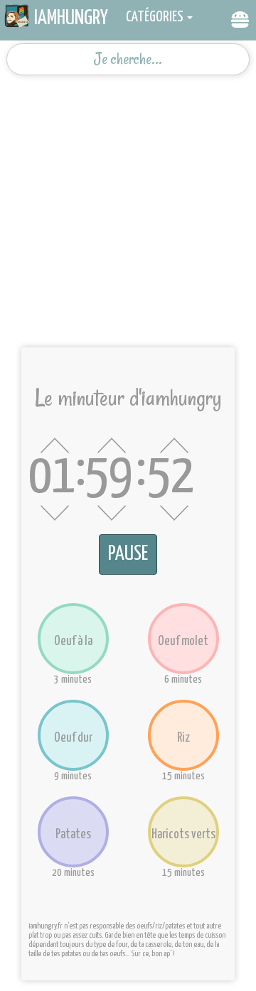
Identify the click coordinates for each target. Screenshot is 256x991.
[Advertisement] (128, 206)
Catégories (154, 17)
